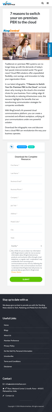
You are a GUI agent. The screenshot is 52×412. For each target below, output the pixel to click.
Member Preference (11, 340)
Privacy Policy (9, 346)
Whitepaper (22, 147)
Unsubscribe (8, 356)
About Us (7, 335)
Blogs (6, 330)
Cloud (31, 147)
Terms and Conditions (12, 361)
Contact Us (10, 395)
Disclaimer (8, 366)
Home (6, 325)
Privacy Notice (16, 272)
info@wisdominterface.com (16, 384)
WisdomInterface (25, 406)
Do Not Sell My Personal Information (18, 351)
